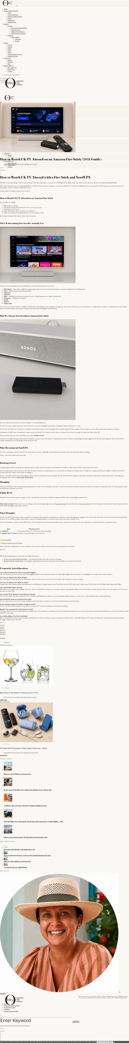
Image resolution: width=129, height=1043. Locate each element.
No (102, 1042)
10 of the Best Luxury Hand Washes (15, 867)
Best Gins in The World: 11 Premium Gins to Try (19, 849)
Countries (10, 35)
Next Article (4, 701)
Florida (17, 41)
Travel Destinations (11, 11)
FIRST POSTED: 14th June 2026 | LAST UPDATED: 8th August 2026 (21, 752)
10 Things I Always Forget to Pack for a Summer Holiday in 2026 (25, 806)
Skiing (9, 51)
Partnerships (11, 69)
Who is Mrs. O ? (9, 66)
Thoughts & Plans (13, 56)
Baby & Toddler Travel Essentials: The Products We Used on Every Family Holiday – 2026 (33, 822)
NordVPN (14, 205)
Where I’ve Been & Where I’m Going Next (17, 774)
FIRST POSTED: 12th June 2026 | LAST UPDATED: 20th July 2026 (20, 164)
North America (12, 22)
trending (6, 642)
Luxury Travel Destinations (12, 75)
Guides (6, 24)
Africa (9, 13)
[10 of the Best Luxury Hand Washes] (6, 866)
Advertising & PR (9, 1008)
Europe (10, 18)
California (18, 39)
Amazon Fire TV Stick (29, 606)
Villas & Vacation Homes (15, 54)
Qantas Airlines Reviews (18, 34)
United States (15, 37)
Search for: (3, 1016)
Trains (9, 52)
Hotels (10, 49)
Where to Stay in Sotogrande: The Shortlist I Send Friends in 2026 (26, 837)
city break (50, 183)
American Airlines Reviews (19, 28)
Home (5, 9)
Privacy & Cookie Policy (12, 1006)
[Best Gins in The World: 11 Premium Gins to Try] (6, 848)
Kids (9, 64)
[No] (114, 1042)
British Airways (15, 30)
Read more (108, 1042)
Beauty (10, 60)
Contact (10, 71)
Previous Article (6, 645)
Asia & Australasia (13, 15)
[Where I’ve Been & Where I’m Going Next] (6, 860)
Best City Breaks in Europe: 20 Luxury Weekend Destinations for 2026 (27, 855)
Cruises (10, 47)
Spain (25, 183)
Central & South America (15, 17)
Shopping (10, 62)
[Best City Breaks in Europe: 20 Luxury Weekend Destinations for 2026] (6, 854)
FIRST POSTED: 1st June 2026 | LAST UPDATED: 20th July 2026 (20, 697)
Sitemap (6, 1004)
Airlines (10, 26)
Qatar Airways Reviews (18, 32)
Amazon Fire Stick (36, 207)
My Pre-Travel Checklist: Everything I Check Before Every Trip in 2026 (28, 790)
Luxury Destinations (11, 1011)
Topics (6, 43)
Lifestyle (7, 58)
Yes (98, 1042)
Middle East (11, 20)
